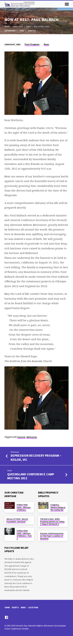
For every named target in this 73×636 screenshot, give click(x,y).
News (28, 26)
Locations (33, 607)
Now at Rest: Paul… (42, 26)
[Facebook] (6, 617)
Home (7, 26)
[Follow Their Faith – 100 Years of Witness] (9, 505)
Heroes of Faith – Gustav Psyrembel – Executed (17, 520)
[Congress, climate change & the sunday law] (43, 505)
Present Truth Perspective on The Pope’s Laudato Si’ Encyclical (51, 536)
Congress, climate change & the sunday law (57, 507)
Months (32, 31)
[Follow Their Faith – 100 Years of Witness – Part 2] (9, 531)
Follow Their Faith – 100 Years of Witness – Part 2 (24, 534)
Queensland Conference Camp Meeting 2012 (30, 476)
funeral (21, 437)
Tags (21, 31)
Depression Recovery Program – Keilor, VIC (36, 457)
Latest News (18, 26)
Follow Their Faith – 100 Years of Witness (24, 507)
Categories (10, 31)
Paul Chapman (32, 44)
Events (15, 607)
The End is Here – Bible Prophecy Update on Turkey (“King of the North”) (52, 521)
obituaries (31, 437)
